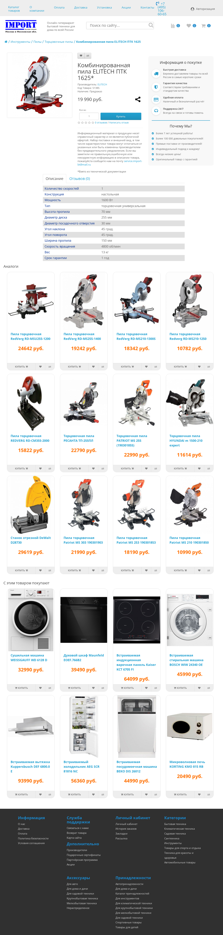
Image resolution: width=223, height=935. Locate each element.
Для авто (72, 884)
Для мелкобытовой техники (133, 913)
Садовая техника (175, 833)
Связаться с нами (78, 828)
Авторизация (205, 9)
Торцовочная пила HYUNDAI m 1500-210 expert (186, 440)
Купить (120, 116)
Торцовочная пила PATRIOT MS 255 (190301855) (132, 440)
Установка (104, 7)
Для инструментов (127, 898)
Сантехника (171, 838)
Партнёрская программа (82, 860)
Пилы (37, 42)
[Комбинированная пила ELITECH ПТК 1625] (39, 85)
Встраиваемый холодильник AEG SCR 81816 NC (81, 766)
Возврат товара (76, 833)
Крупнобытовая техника (82, 898)
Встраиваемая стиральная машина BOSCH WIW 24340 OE (186, 660)
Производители (77, 850)
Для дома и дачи (77, 888)
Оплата (59, 7)
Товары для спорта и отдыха (182, 848)
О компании (37, 8)
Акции (126, 7)
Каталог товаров (14, 8)
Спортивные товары (129, 922)
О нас (21, 824)
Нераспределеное (78, 908)
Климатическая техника (179, 829)
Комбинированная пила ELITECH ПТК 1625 (108, 42)
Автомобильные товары (179, 862)
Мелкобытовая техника (82, 903)
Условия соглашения (31, 843)
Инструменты (20, 42)
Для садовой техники (80, 893)
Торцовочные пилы (59, 42)
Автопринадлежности (129, 884)
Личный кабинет (126, 824)
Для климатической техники (134, 903)
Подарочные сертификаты (84, 855)
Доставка (80, 7)
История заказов (126, 829)
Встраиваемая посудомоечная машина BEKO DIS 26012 (137, 766)
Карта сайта (74, 838)
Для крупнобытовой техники (134, 908)
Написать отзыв (119, 122)
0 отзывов (101, 122)
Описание (54, 178)
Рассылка (121, 838)
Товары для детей (127, 927)
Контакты (147, 7)
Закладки (122, 833)
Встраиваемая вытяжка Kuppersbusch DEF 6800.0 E (30, 766)
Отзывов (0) (79, 178)
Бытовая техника (175, 824)
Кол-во (82, 109)
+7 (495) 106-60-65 (162, 8)
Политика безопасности (33, 838)
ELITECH (102, 84)
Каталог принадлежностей (132, 893)
